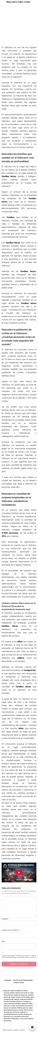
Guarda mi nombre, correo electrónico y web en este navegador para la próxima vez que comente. (19, 956)
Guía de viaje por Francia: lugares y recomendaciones (18, 1012)
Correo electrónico (11, 930)
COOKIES (8, 980)
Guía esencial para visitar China (16, 1010)
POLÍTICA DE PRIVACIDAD (23, 980)
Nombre (5, 919)
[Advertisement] (19, 24)
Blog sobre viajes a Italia (18, 2)
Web (3, 941)
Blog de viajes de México (13, 990)
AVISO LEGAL (19, 982)
